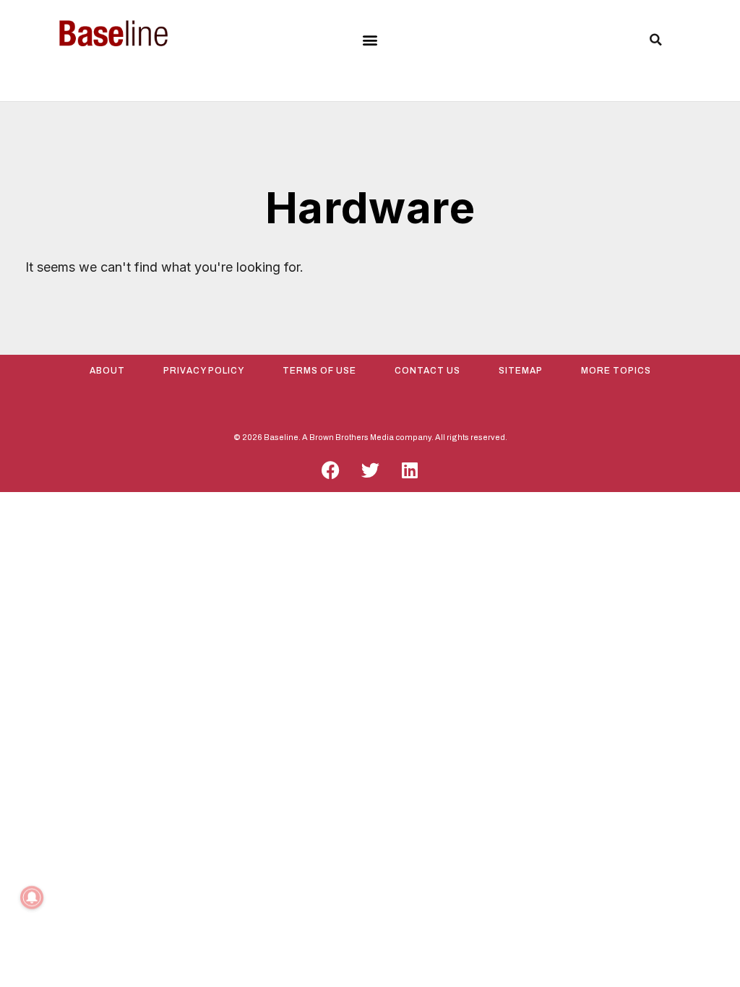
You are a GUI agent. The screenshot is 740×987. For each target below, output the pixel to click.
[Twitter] (370, 470)
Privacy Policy (203, 371)
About (107, 371)
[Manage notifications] (31, 897)
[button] (370, 40)
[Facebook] (330, 470)
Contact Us (427, 371)
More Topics (616, 371)
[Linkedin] (410, 470)
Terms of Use (319, 371)
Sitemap (521, 371)
